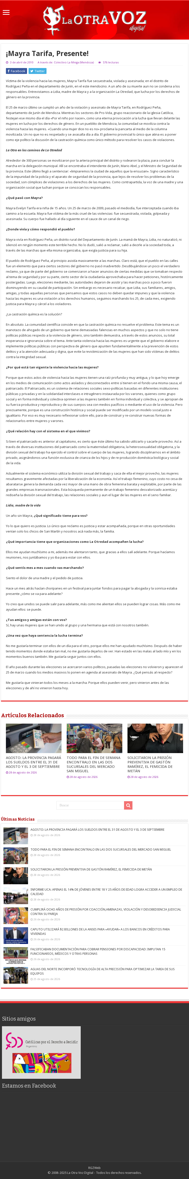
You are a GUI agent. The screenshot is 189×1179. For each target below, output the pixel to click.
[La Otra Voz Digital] (94, 19)
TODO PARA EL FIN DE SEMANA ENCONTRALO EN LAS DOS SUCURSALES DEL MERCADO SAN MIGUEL (93, 764)
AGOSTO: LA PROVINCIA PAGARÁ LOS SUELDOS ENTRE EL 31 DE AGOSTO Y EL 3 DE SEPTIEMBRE (33, 762)
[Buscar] (128, 805)
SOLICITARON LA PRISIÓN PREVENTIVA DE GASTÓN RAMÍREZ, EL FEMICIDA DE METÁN (150, 764)
